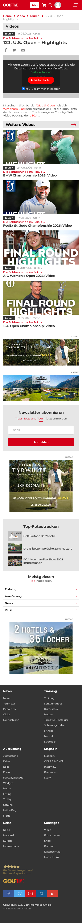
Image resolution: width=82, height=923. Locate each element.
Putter (7, 788)
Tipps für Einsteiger (56, 719)
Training (10, 589)
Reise (9, 610)
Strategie (50, 741)
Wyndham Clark (14, 108)
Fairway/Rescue (13, 777)
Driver (7, 761)
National (8, 835)
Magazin (49, 755)
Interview (50, 766)
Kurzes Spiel (51, 709)
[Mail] (23, 50)
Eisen (6, 772)
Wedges (8, 783)
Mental (48, 736)
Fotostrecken (52, 835)
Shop (47, 840)
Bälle (6, 766)
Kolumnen (51, 772)
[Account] (57, 7)
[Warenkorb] (44, 5)
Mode (6, 815)
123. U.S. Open (45, 105)
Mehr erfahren (41, 72)
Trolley (7, 799)
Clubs (6, 714)
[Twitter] (14, 50)
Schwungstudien (55, 725)
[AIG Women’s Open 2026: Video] (41, 247)
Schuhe (8, 804)
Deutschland (11, 719)
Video (21, 16)
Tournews (9, 703)
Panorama (10, 709)
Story (47, 777)
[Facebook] (5, 50)
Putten (48, 714)
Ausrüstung (13, 596)
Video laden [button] (42, 80)
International (11, 846)
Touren (35, 16)
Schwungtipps (53, 703)
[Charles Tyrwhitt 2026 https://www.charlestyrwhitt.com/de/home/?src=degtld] (41, 352)
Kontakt (49, 846)
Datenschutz (52, 851)
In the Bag (9, 810)
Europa (7, 840)
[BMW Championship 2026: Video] (41, 147)
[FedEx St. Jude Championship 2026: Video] (41, 197)
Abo (35, 5)
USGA (33, 115)
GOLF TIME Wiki (54, 761)
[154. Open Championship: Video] (41, 298)
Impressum (51, 857)
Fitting (7, 793)
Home (7, 16)
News (9, 603)
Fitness (48, 730)
